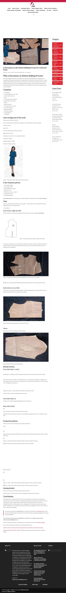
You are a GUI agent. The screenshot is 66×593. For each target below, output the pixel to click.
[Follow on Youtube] (63, 590)
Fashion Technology (40, 10)
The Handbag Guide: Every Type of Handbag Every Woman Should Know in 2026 (57, 96)
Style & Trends (15, 8)
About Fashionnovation (33, 12)
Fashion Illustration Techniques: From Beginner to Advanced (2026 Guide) (40, 559)
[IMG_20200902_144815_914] (54, 550)
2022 (18, 530)
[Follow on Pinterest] (61, 590)
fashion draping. (41, 522)
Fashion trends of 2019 (8, 530)
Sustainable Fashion (25, 8)
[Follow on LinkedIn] (58, 590)
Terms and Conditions (22, 584)
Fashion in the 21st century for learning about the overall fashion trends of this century (23, 527)
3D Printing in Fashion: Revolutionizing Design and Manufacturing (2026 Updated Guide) (40, 565)
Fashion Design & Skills (37, 8)
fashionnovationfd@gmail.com (19, 579)
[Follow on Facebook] (53, 590)
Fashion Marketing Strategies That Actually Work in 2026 (57, 138)
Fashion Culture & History (28, 10)
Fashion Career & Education (50, 8)
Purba (6, 72)
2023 (22, 530)
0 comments (28, 72)
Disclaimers (45, 584)
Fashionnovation (40, 511)
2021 (15, 530)
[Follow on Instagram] (56, 590)
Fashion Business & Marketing (14, 10)
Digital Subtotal (11, 591)
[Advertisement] (33, 25)
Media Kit (55, 10)
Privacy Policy (35, 584)
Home (9, 8)
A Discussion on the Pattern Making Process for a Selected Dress (24, 69)
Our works (49, 10)
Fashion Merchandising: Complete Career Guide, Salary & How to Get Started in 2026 (57, 128)
